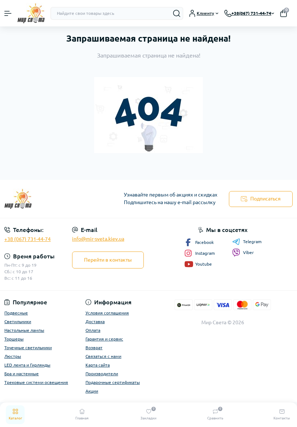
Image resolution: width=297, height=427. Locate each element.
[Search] (176, 13)
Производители (101, 373)
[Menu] (8, 13)
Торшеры (14, 339)
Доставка (95, 321)
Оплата (92, 330)
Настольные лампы (24, 330)
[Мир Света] (49, 199)
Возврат (94, 347)
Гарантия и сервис (104, 339)
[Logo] (31, 13)
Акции (91, 391)
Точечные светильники (28, 347)
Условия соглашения (107, 312)
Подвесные (16, 312)
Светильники (17, 321)
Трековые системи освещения (36, 382)
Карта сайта (97, 365)
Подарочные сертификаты (112, 382)
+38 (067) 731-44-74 (27, 239)
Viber (248, 252)
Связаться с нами (103, 356)
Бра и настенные (21, 373)
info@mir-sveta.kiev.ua (98, 239)
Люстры (12, 356)
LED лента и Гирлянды (27, 365)
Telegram (252, 241)
